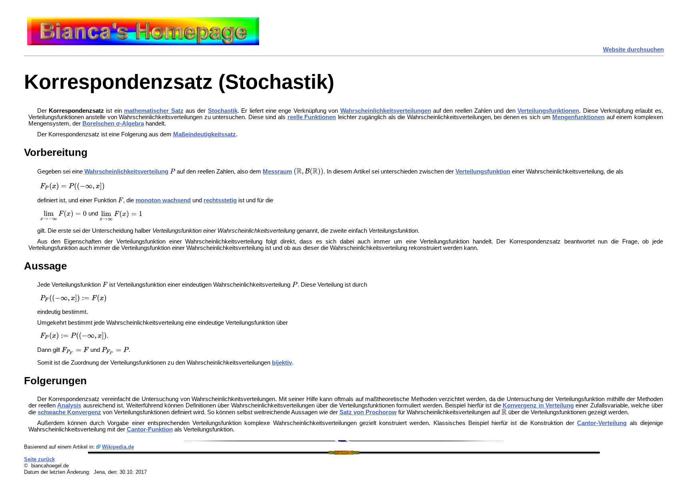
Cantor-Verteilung (602, 423)
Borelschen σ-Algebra (113, 123)
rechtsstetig (220, 200)
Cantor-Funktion (150, 429)
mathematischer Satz (153, 111)
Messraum (277, 171)
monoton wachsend (163, 200)
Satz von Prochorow (368, 412)
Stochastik (223, 111)
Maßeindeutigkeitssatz (204, 134)
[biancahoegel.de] (143, 43)
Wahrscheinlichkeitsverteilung (126, 171)
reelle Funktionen (312, 117)
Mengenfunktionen (578, 117)
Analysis (69, 405)
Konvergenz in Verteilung (538, 405)
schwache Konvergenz (69, 412)
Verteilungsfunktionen (548, 111)
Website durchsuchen (633, 49)
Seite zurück (39, 459)
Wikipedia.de (118, 447)
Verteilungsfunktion (482, 171)
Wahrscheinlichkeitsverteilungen (385, 111)
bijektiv (282, 362)
